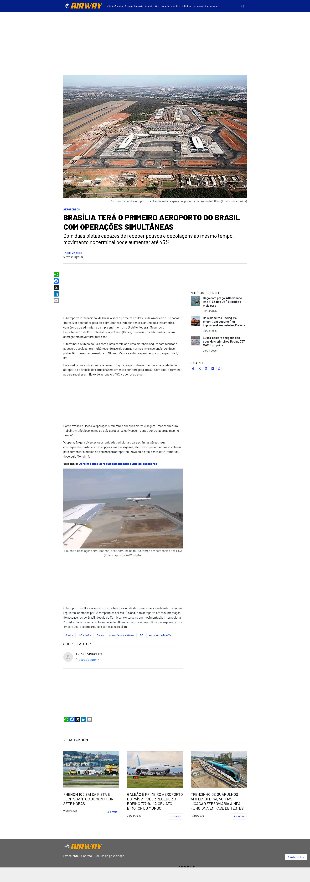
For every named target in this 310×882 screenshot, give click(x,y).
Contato (86, 856)
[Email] (56, 300)
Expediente (71, 856)
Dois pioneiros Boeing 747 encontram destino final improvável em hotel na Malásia (224, 321)
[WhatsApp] (56, 274)
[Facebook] (56, 281)
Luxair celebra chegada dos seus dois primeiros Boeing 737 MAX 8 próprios (224, 341)
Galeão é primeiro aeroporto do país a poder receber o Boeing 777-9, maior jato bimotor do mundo (155, 801)
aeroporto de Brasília (160, 635)
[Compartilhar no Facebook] (193, 368)
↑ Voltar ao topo (296, 856)
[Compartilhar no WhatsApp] (219, 368)
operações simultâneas (121, 635)
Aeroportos (71, 209)
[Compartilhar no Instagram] (206, 368)
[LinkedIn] (56, 294)
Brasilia (69, 635)
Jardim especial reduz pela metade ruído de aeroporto (118, 463)
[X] (56, 287)
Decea (100, 635)
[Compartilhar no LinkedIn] (212, 368)
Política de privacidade (109, 856)
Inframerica (85, 635)
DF (141, 635)
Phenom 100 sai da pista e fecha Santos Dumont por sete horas (88, 799)
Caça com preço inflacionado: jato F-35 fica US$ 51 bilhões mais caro (223, 301)
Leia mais (112, 811)
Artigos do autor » (87, 659)
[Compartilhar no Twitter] (199, 368)
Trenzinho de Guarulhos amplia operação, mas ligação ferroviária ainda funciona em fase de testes (217, 801)
